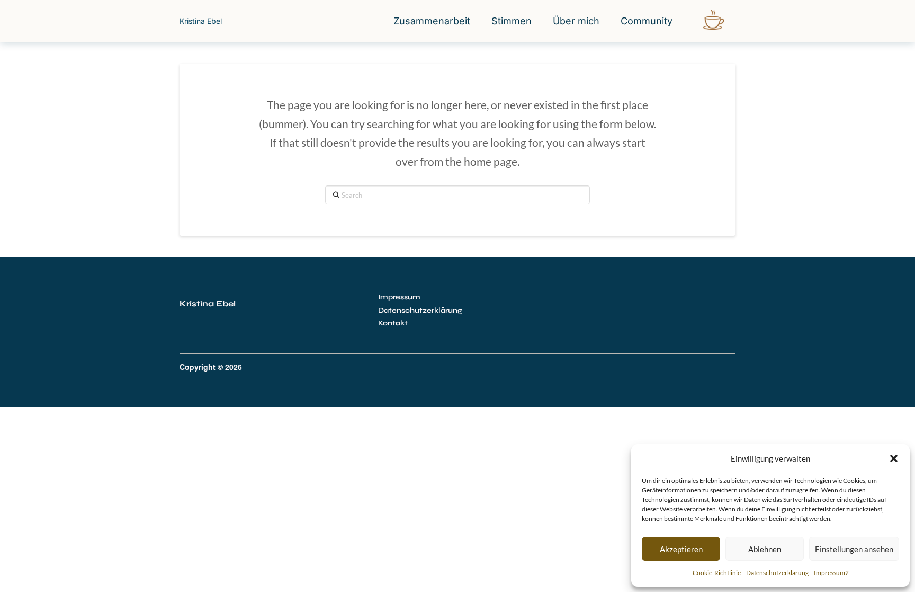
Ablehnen (764, 549)
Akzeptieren (681, 549)
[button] (894, 458)
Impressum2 (831, 573)
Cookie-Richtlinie (717, 573)
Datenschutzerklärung (777, 573)
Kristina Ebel (201, 20)
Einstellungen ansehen (854, 549)
